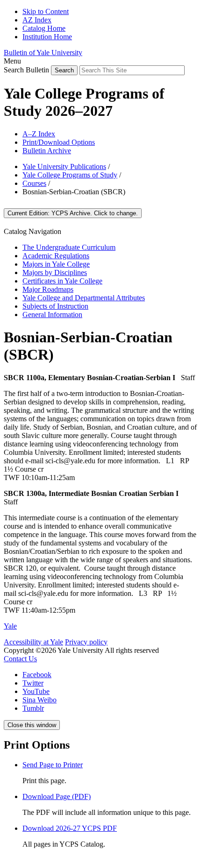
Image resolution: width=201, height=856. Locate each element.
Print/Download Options (58, 142)
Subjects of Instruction (55, 306)
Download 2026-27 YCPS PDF (69, 828)
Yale (10, 626)
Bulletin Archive (46, 151)
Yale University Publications (64, 166)
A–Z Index (38, 134)
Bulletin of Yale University (43, 53)
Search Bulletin (26, 70)
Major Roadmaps (47, 289)
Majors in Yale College (56, 264)
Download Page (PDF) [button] (56, 796)
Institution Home (47, 37)
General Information (52, 314)
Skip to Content (45, 11)
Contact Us (20, 659)
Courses (34, 183)
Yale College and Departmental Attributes (83, 298)
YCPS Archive (72, 213)
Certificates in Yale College (62, 281)
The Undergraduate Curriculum (68, 247)
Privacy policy (86, 642)
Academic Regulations (55, 256)
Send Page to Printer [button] (52, 765)
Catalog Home (43, 28)
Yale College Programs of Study (69, 175)
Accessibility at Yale (33, 642)
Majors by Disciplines (54, 272)
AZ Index (36, 20)
